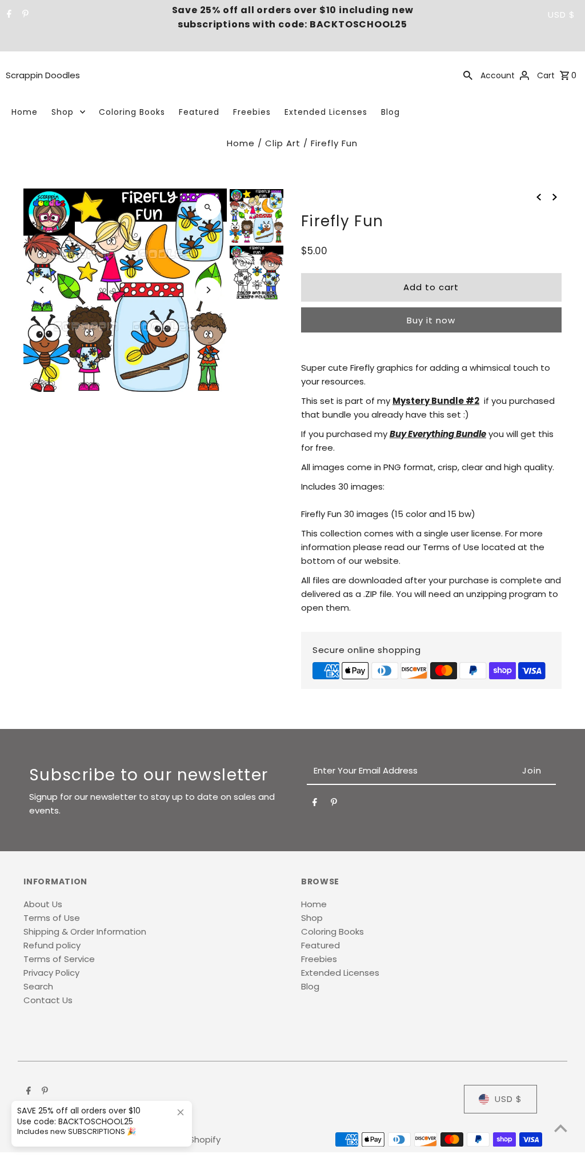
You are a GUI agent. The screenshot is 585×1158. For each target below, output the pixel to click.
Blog (390, 112)
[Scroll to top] (561, 1128)
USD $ (561, 15)
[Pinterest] (24, 14)
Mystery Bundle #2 (435, 401)
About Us (42, 904)
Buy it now (431, 320)
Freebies (252, 112)
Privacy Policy (51, 973)
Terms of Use (51, 918)
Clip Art (282, 143)
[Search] (467, 75)
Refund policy (52, 945)
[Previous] (42, 290)
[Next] (208, 290)
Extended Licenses (326, 112)
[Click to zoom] (208, 207)
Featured (199, 112)
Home (24, 112)
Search (38, 986)
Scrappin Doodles (43, 75)
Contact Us (48, 1000)
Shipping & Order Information (84, 931)
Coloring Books (132, 112)
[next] (555, 197)
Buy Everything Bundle (438, 434)
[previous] (539, 197)
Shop (62, 112)
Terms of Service (59, 959)
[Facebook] (7, 14)
